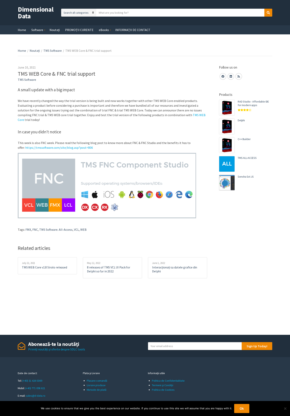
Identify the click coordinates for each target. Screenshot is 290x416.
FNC (35, 230)
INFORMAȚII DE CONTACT (132, 30)
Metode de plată (96, 390)
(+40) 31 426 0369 (32, 380)
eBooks (104, 30)
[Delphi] (227, 126)
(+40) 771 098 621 (35, 388)
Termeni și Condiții (162, 385)
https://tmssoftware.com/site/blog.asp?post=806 (59, 148)
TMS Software (52, 51)
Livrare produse (96, 385)
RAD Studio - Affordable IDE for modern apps (253, 103)
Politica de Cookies (163, 390)
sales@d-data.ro (35, 395)
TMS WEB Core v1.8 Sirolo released (44, 267)
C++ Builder (244, 139)
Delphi (241, 120)
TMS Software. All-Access (56, 230)
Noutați (55, 30)
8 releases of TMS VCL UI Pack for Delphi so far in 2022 (108, 269)
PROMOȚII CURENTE (79, 30)
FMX (28, 230)
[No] (285, 408)
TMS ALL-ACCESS (247, 158)
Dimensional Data (35, 12)
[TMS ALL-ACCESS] (227, 164)
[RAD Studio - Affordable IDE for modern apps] (227, 108)
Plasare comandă (97, 380)
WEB (83, 230)
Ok (242, 408)
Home (22, 30)
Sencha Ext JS (246, 176)
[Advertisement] (245, 261)
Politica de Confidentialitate (168, 380)
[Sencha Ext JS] (227, 183)
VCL (76, 230)
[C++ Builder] (227, 145)
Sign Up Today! (257, 346)
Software (37, 30)
